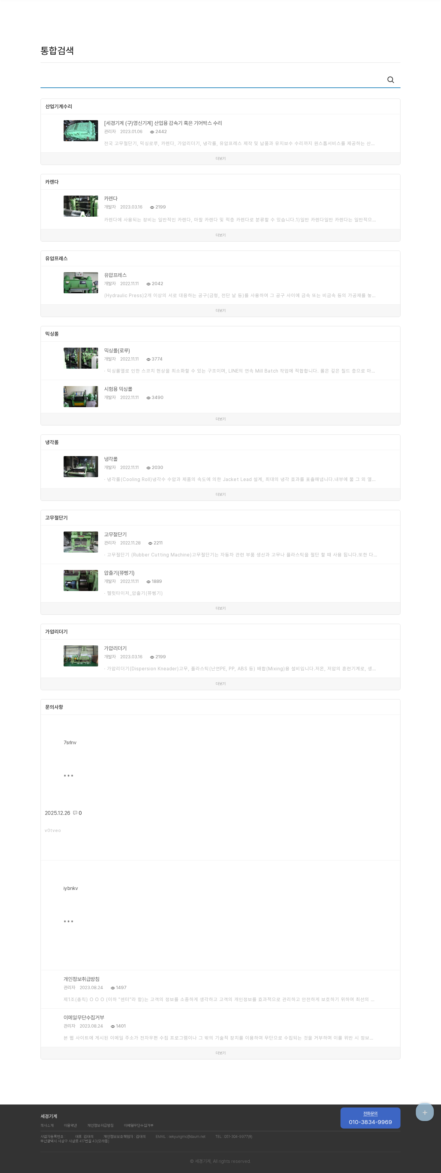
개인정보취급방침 (100, 1125)
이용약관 (70, 1125)
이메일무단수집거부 (139, 1125)
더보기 (221, 158)
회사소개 (47, 1125)
